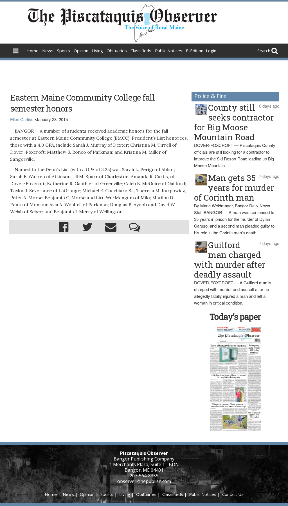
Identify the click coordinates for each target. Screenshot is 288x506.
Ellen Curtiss (21, 119)
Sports (63, 50)
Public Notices (168, 50)
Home (32, 50)
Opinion (81, 50)
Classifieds (140, 50)
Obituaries (117, 50)
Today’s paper (235, 316)
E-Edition (194, 50)
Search (263, 50)
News (47, 50)
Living (97, 50)
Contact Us (233, 494)
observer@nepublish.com (144, 481)
